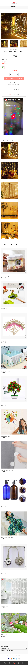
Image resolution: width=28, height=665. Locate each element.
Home (10, 8)
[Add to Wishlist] (25, 270)
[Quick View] (25, 273)
